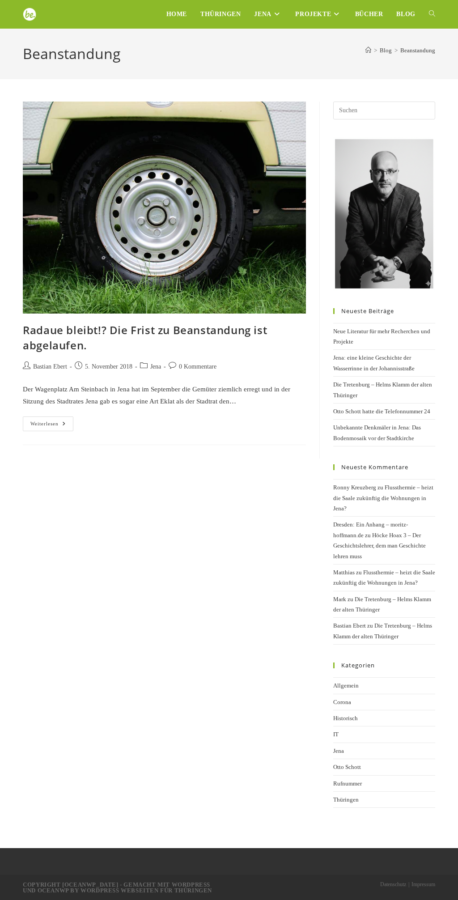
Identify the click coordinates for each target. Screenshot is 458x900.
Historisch (345, 718)
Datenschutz (393, 884)
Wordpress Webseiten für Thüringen (146, 890)
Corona (342, 702)
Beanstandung (417, 50)
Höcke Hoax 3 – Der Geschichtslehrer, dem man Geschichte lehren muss (379, 546)
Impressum (423, 884)
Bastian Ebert (50, 366)
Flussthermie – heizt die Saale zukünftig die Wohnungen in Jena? (383, 498)
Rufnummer (347, 783)
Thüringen (346, 799)
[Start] (368, 50)
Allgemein (346, 685)
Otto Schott (347, 767)
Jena (155, 366)
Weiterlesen (51, 425)
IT (336, 734)
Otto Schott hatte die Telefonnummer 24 (381, 411)
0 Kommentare (197, 366)
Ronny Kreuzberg (354, 487)
